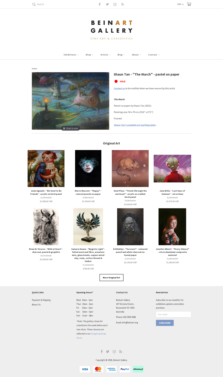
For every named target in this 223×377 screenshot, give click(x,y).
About (135, 54)
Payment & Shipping (41, 300)
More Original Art (111, 277)
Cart (189, 4)
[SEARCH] (33, 5)
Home (34, 68)
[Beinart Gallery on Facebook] (97, 4)
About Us (36, 304)
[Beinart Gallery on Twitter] (101, 4)
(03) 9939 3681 (129, 317)
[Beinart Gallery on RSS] (117, 4)
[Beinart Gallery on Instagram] (114, 352)
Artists (105, 54)
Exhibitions (70, 54)
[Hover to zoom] (70, 101)
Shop (89, 54)
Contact (153, 54)
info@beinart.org (130, 322)
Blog (120, 54)
